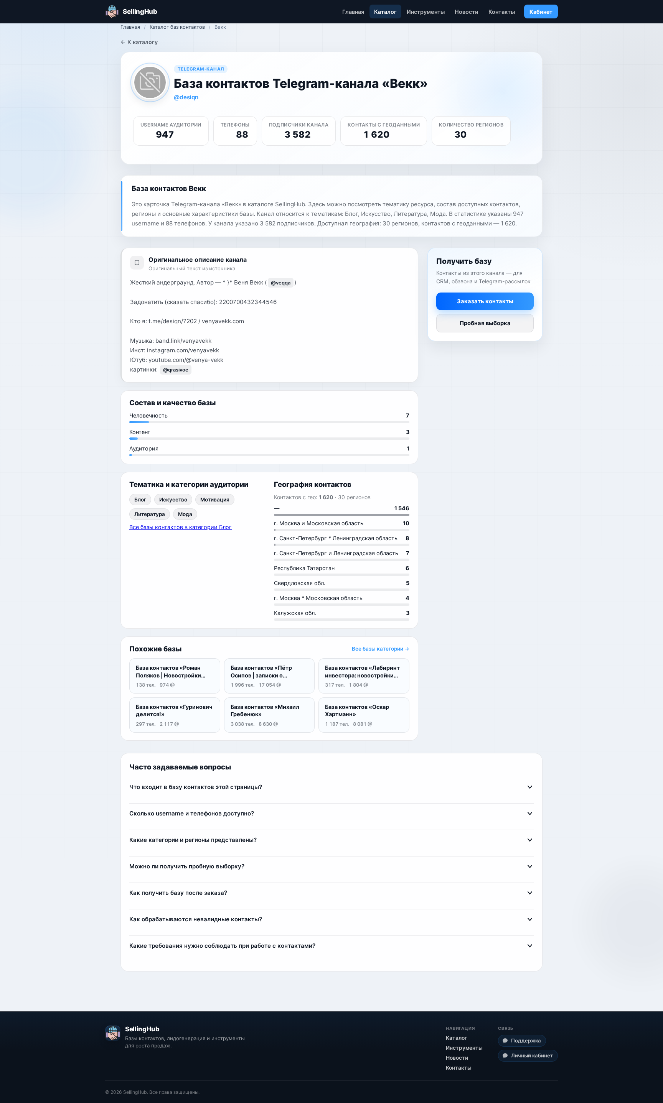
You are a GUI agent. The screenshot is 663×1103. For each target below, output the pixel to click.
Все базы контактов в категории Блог (180, 527)
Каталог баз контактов (177, 27)
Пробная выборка (485, 322)
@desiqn (186, 97)
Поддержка (526, 1040)
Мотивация (214, 499)
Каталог (385, 11)
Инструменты (426, 11)
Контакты (501, 11)
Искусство (173, 499)
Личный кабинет (532, 1055)
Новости (466, 11)
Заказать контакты (485, 301)
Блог (140, 499)
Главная (353, 11)
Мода (185, 514)
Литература (149, 514)
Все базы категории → (380, 649)
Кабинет (540, 11)
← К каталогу (139, 42)
